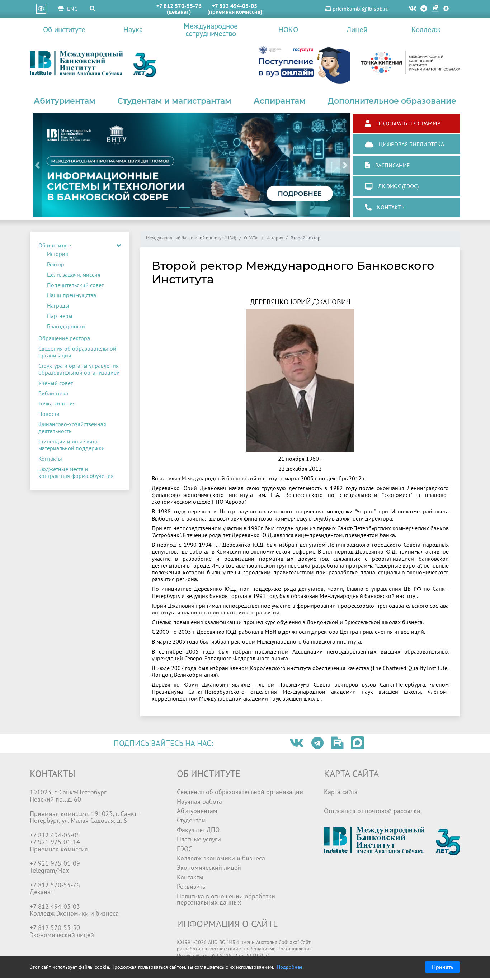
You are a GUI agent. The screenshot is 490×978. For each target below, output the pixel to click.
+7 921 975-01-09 (55, 863)
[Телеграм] (424, 9)
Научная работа (199, 801)
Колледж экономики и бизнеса (221, 858)
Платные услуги (199, 839)
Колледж (425, 29)
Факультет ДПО (198, 830)
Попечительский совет (75, 285)
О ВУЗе (251, 238)
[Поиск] (92, 8)
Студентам (191, 820)
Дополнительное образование (392, 101)
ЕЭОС (184, 849)
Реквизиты (192, 886)
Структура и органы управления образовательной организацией (79, 369)
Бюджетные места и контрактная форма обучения (76, 472)
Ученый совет (55, 382)
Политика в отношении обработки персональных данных (226, 899)
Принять (442, 966)
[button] (37, 165)
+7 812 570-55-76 (179, 6)
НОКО (288, 29)
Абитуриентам (64, 101)
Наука (133, 29)
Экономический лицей (209, 867)
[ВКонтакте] (412, 9)
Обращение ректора (64, 338)
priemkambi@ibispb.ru (360, 8)
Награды (58, 305)
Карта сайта (341, 792)
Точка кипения (57, 403)
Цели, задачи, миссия (73, 274)
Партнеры (59, 315)
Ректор (55, 264)
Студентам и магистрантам (174, 101)
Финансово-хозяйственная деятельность (72, 428)
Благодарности (66, 326)
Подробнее (289, 967)
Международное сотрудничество (211, 29)
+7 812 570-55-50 (55, 928)
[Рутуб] (434, 9)
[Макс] (446, 9)
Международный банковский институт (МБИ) (191, 238)
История (57, 253)
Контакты (50, 458)
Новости (49, 413)
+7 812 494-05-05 (234, 6)
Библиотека (53, 393)
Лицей (357, 29)
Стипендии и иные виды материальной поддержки (71, 445)
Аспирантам (280, 101)
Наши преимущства (71, 295)
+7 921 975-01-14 (55, 842)
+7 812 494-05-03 (55, 906)
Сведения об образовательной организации (77, 352)
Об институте (64, 29)
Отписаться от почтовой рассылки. (373, 811)
